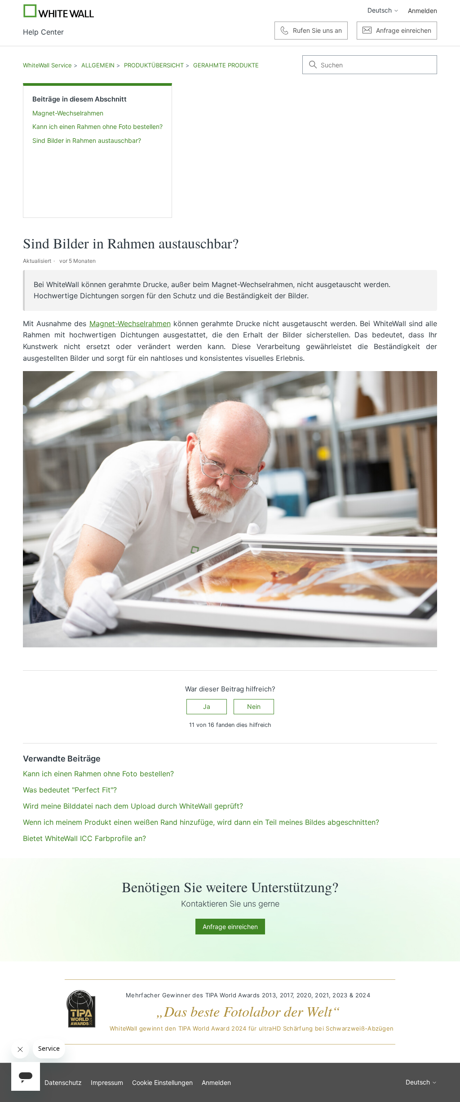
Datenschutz (63, 1082)
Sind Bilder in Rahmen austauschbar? (86, 140)
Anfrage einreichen (230, 926)
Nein (254, 706)
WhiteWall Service (47, 65)
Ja (206, 706)
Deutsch (380, 10)
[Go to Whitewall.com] (59, 11)
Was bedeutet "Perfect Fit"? (70, 789)
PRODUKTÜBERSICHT (154, 65)
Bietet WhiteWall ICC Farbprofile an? (84, 838)
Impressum (107, 1082)
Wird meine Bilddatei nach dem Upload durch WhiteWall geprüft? (133, 805)
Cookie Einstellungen (162, 1082)
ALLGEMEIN (98, 65)
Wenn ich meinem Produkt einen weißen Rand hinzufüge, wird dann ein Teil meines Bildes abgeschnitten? (201, 822)
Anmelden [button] (422, 10)
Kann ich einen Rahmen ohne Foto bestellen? (97, 126)
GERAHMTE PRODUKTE (226, 65)
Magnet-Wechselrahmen (67, 113)
